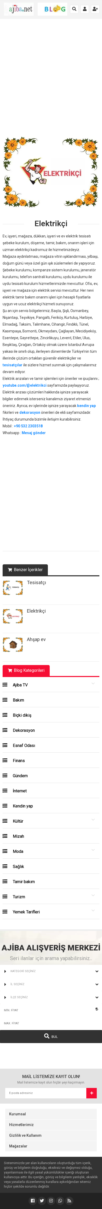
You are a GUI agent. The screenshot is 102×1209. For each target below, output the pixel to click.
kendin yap (86, 406)
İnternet (19, 790)
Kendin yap (22, 806)
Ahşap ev (36, 639)
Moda (17, 851)
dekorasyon (29, 412)
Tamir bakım (23, 881)
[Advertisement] (51, 80)
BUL (54, 1037)
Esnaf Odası (23, 745)
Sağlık (18, 866)
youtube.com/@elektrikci (25, 385)
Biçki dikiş (21, 715)
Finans (18, 760)
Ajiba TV (20, 685)
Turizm (18, 896)
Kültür (17, 821)
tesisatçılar (12, 365)
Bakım (18, 700)
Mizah (18, 836)
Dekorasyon (23, 730)
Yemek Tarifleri (26, 911)
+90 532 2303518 (28, 426)
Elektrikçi (36, 611)
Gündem (20, 775)
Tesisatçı (36, 582)
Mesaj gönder (34, 433)
